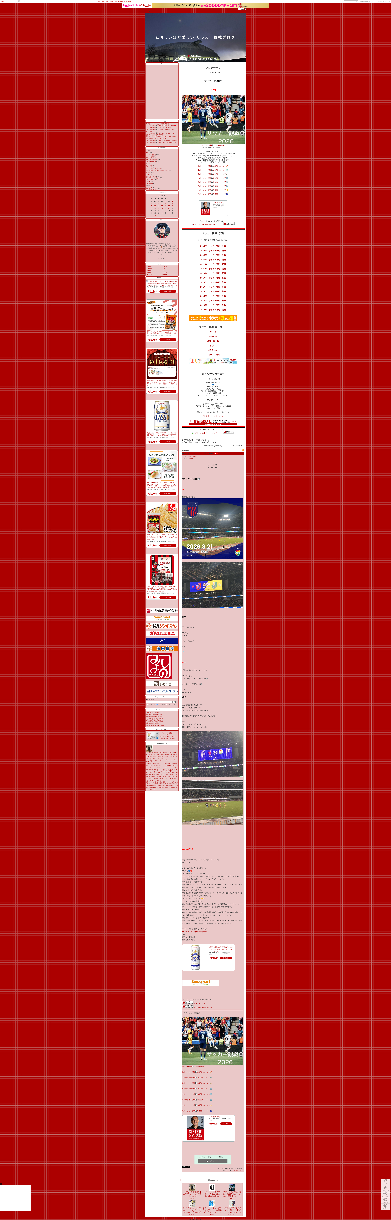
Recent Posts (162, 121)
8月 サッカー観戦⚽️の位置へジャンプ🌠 (213, 194)
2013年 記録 (213, 305)
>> (366, 1)
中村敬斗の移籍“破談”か (152, 723)
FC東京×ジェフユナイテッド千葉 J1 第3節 (157, 124)
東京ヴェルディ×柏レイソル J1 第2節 (156, 138)
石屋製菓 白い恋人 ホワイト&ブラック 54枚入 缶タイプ (162, 285)
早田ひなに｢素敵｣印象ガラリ (154, 714)
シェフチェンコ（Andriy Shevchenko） (157, 170)
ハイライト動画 (150, 156)
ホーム (385, 1184)
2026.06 (149, 270)
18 (158, 208)
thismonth (162, 215)
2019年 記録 (213, 278)
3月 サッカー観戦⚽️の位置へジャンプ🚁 (213, 174)
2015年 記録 (213, 296)
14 (169, 206)
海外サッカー (149, 158)
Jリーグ (148, 152)
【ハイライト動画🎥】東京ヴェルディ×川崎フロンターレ (162, 140)
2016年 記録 (213, 291)
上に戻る (385, 1208)
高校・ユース (213, 341)
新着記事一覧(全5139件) (213, 446)
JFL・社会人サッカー (152, 189)
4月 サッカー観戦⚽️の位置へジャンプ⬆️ (213, 178)
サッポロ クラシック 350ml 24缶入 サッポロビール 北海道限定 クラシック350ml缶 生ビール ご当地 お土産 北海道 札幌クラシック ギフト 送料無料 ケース (161, 434)
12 (162, 206)
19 (162, 208)
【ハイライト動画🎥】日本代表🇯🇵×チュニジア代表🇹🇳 (161, 126)
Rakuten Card (162, 729)
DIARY (152, 11)
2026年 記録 (213, 246)
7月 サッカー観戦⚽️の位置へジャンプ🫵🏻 (197, 1105)
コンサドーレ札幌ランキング (202, 1007)
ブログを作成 (380, 1)
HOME (147, 11)
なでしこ (213, 346)
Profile (162, 220)
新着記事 (385, 1202)
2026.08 (149, 267)
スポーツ (22, 1)
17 (155, 208)
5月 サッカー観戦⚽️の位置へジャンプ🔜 (213, 182)
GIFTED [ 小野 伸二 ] (218, 202)
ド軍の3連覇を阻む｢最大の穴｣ (154, 720)
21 (169, 208)
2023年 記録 (213, 260)
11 (158, 206)
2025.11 (165, 274)
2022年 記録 (213, 264)
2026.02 (165, 268)
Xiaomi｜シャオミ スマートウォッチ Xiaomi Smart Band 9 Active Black (212, 1194)
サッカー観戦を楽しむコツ (153, 169)
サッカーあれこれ (193, 456)
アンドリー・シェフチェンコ (213, 416)
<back (154, 215)
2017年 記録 (213, 287)
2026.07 (149, 268)
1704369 (241, 9)
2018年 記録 (213, 282)
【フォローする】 (232, 11)
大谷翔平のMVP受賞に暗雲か (154, 716)
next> (169, 215)
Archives (162, 264)
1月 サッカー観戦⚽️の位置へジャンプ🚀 (213, 166)
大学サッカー (149, 167)
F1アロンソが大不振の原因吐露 (154, 718)
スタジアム (149, 187)
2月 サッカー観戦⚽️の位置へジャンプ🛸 (213, 170)
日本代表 (213, 336)
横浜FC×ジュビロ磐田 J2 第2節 (154, 135)
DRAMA (148, 181)
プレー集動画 (149, 183)
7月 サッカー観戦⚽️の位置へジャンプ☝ (213, 190)
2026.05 (149, 272)
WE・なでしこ (150, 163)
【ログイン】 (242, 11)
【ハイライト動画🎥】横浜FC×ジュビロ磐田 (158, 127)
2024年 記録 (213, 255)
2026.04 (149, 274)
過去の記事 (385, 1196)
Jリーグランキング (199, 1003)
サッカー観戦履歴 (151, 154)
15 (172, 206)
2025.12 (165, 272)
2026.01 (165, 270)
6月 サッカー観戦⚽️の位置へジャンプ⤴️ (213, 186)
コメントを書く (237, 1170)
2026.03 (165, 267)
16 (151, 208)
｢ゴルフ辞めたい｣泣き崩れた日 (154, 712)
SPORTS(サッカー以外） (153, 178)
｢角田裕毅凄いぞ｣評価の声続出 (154, 722)
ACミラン (148, 172)
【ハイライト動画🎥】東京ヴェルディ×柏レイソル (160, 133)
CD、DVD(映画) (150, 180)
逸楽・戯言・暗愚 (151, 176)
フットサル (149, 165)
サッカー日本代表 (151, 161)
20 (165, 208)
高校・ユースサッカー (152, 159)
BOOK (147, 174)
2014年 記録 (213, 300)
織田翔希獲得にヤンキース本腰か (155, 725)
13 (165, 206)
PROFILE (158, 11)
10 (155, 206)
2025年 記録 (213, 251)
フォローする (162, 258)
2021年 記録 (213, 269)
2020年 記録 (213, 273)
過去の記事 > (237, 446)
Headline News (162, 710)
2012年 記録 (213, 310)
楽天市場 (387, 1)
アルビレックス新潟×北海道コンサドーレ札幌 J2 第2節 (161, 137)
